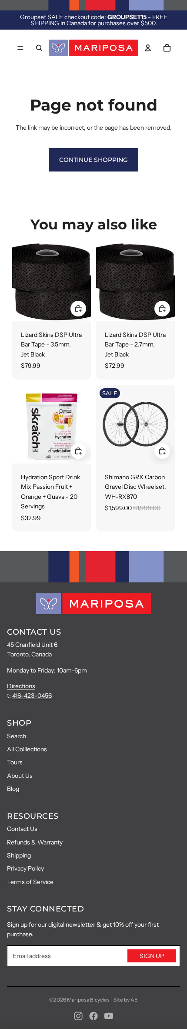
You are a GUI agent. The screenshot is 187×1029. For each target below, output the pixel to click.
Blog (13, 789)
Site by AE (126, 999)
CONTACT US (34, 632)
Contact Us (22, 829)
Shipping (19, 855)
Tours (15, 762)
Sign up (152, 956)
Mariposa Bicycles (88, 999)
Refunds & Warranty (35, 842)
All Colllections (27, 749)
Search (16, 736)
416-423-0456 (32, 695)
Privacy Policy (25, 868)
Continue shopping (93, 160)
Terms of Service (30, 882)
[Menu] (20, 48)
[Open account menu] (147, 47)
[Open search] (39, 47)
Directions (21, 686)
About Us (20, 776)
